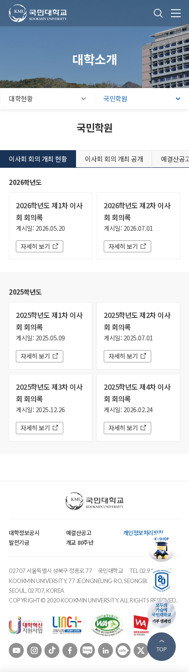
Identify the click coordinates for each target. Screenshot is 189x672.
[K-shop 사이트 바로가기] (163, 547)
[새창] (25, 624)
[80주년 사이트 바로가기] (163, 580)
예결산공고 (78, 532)
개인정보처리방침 (143, 532)
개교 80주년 (80, 542)
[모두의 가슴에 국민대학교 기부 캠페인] (163, 613)
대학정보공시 (24, 532)
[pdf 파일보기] (107, 624)
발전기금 (19, 542)
